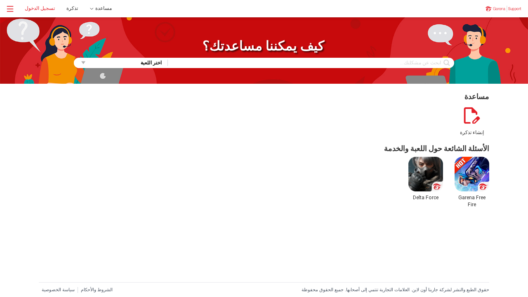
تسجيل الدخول (40, 8)
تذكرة (72, 8)
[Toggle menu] (10, 9)
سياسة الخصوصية (58, 289)
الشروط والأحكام (97, 289)
